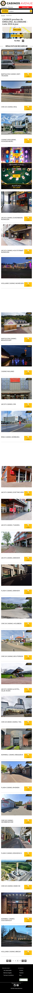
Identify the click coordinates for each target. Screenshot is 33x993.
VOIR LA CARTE (17, 29)
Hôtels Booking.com (17, 35)
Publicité (21, 972)
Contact (21, 970)
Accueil (3, 15)
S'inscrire (10, 7)
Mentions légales (7, 972)
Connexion (4, 7)
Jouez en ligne (25, 7)
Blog (20, 975)
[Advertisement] (16, 300)
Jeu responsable (7, 970)
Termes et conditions (8, 975)
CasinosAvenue (18, 988)
